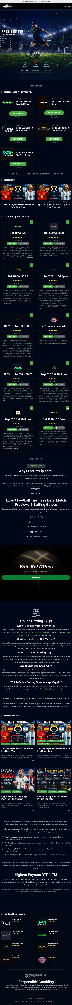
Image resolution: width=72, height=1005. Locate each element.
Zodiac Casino (53, 956)
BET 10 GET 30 (18, 113)
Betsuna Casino (49, 689)
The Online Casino (45, 632)
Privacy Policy (40, 1001)
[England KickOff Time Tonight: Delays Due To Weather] (18, 780)
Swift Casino (19, 150)
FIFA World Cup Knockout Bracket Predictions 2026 (52, 797)
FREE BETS (36, 577)
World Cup (61, 99)
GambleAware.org (13, 448)
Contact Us (32, 1001)
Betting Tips (11, 201)
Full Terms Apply (26, 356)
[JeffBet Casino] (7, 108)
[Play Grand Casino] (18, 416)
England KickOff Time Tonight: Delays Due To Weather (15, 797)
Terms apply (42, 401)
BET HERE (13, 243)
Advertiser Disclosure (44, 1)
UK (58, 99)
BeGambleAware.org (30, 1)
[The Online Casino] (18, 371)
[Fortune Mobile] (18, 273)
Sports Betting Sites (64, 201)
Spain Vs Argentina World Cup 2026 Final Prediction (54, 205)
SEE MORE (24, 243)
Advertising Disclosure (21, 1001)
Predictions (25, 201)
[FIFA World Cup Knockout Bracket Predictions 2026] (54, 780)
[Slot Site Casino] (54, 273)
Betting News (18, 201)
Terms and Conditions (51, 1001)
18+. (4, 433)
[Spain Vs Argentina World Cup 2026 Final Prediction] (54, 192)
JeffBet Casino (20, 99)
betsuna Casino (17, 956)
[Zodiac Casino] (54, 323)
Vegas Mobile (55, 125)
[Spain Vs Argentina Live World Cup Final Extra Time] (18, 192)
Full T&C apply (6, 446)
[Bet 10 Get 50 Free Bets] (43, 108)
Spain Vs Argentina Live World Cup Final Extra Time (18, 205)
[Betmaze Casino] (54, 416)
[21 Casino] (54, 371)
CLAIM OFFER (18, 139)
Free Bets (54, 99)
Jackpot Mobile (17, 931)
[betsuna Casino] (18, 323)
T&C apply (20, 117)
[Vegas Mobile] (43, 135)
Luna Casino (19, 125)
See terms (52, 343)
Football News (16, 791)
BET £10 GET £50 (54, 112)
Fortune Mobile (17, 944)
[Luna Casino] (7, 135)
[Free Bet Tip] (7, 6)
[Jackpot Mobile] (54, 230)
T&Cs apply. (8, 303)
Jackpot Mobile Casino (30, 632)
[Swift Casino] (7, 159)
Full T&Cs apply (54, 255)
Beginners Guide (36, 466)
